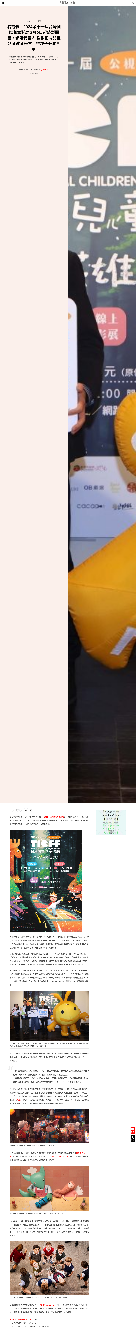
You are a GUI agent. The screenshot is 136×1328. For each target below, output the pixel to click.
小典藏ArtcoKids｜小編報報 (29, 69)
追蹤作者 (45, 70)
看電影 (40, 21)
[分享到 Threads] (21, 810)
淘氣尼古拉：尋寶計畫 (61, 1156)
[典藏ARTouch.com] (68, 2)
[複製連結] (31, 810)
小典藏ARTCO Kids (31, 21)
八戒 (19, 1100)
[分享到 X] (26, 810)
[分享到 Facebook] (12, 810)
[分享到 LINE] (17, 810)
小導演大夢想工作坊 (46, 1305)
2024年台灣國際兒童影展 (54, 817)
